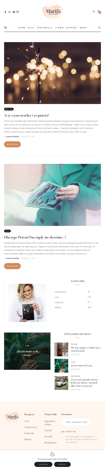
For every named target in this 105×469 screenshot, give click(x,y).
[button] (21, 365)
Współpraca (50, 442)
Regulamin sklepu (49, 423)
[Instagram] (9, 12)
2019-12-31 (25, 136)
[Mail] (17, 12)
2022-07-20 (75, 369)
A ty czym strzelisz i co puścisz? (26, 115)
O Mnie (48, 430)
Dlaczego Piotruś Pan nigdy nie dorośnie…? (35, 237)
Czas (7, 231)
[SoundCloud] (13, 12)
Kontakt (48, 436)
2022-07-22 (75, 354)
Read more (12, 144)
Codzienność (30, 427)
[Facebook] (5, 12)
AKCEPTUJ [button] (43, 464)
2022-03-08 (75, 389)
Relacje (9, 109)
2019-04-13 (25, 258)
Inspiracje (75, 376)
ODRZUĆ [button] (62, 464)
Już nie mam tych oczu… (27, 353)
